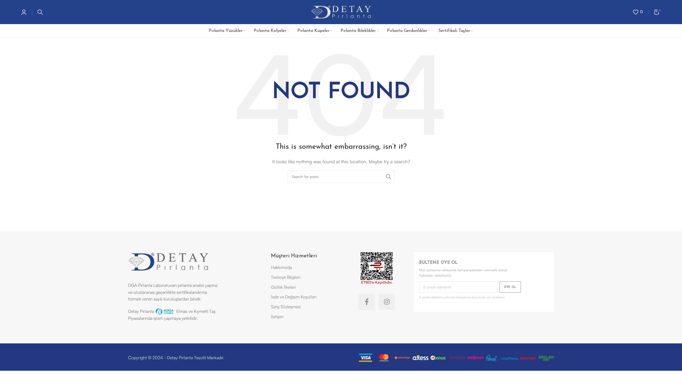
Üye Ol (510, 287)
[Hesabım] (23, 12)
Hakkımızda (281, 267)
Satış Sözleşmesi (286, 306)
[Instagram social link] (387, 302)
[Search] (40, 12)
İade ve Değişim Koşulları (293, 296)
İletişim (277, 316)
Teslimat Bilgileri (285, 277)
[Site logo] (341, 11)
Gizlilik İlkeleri (283, 287)
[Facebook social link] (367, 302)
